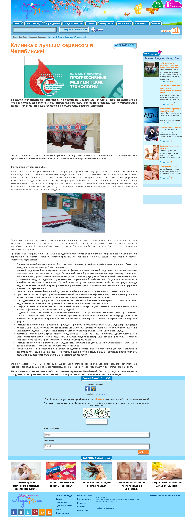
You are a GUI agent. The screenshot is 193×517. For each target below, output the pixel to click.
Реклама (81, 502)
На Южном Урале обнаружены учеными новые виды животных (169, 65)
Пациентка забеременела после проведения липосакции (131, 485)
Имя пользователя (51, 429)
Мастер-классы (106, 24)
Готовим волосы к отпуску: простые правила (96, 484)
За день (149, 58)
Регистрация (175, 6)
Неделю (159, 58)
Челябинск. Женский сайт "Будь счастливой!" (32, 11)
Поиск (97, 30)
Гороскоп (91, 24)
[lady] (32, 501)
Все (177, 58)
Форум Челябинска (73, 24)
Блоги (58, 509)
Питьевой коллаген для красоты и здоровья (61, 484)
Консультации (124, 24)
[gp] (35, 510)
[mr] (42, 510)
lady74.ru (111, 501)
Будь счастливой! (64, 505)
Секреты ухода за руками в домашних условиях (167, 484)
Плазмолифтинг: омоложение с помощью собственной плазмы (26, 485)
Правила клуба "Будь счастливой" (171, 31)
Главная (18, 24)
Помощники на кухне (168, 166)
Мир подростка (52, 24)
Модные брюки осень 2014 (171, 127)
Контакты (81, 506)
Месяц (169, 58)
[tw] (28, 510)
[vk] (21, 510)
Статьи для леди (33, 24)
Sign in (143, 452)
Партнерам (82, 510)
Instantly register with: (96, 384)
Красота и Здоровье (37, 37)
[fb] (14, 510)
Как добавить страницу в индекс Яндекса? (170, 109)
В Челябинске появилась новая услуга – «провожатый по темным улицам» (170, 89)
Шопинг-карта (142, 24)
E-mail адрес (49, 440)
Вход (171, 3)
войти (99, 399)
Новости (156, 24)
